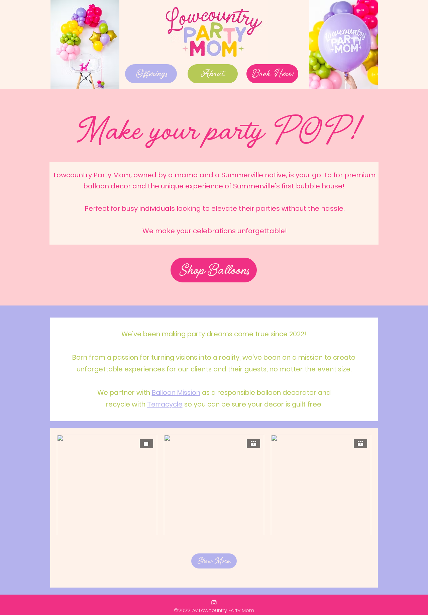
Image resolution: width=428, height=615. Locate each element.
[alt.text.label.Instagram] (214, 602)
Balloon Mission (176, 392)
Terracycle (165, 404)
